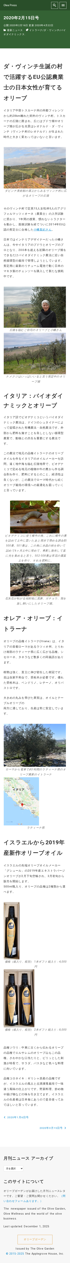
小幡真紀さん (43, 229)
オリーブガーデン (35, 1239)
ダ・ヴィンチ (52, 30)
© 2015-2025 (15, 1253)
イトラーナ (36, 30)
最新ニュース (15, 30)
